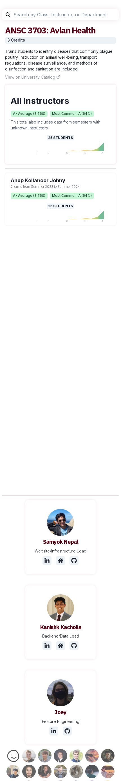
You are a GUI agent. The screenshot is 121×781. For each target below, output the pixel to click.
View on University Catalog (30, 77)
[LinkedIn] (46, 560)
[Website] (60, 560)
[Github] (74, 560)
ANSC (15, 30)
